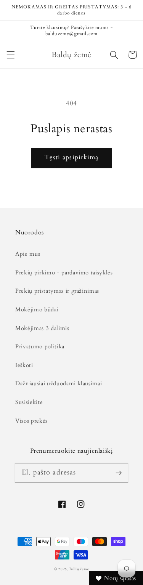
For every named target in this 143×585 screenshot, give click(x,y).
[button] (10, 54)
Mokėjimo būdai (36, 310)
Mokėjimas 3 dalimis (42, 328)
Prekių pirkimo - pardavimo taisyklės (64, 273)
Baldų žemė (79, 569)
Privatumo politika (39, 347)
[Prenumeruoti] (118, 472)
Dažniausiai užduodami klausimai (58, 384)
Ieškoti (24, 365)
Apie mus (27, 254)
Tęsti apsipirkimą (72, 157)
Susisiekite (29, 402)
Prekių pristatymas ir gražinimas (57, 291)
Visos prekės (31, 421)
